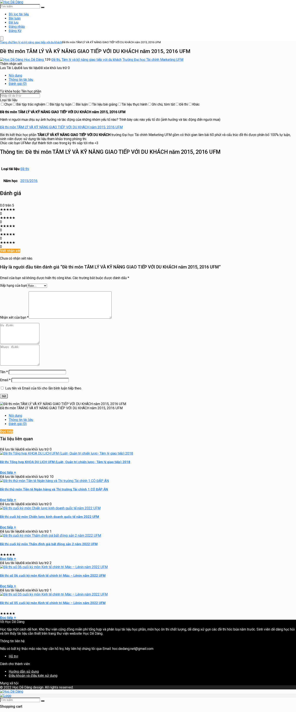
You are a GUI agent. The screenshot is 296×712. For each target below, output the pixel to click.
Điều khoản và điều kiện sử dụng (33, 676)
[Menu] (1, 38)
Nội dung (15, 75)
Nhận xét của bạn (14, 317)
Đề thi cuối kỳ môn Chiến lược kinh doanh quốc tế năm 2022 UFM (49, 517)
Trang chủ (6, 42)
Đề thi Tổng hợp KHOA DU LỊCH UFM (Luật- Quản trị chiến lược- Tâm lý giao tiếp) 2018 (65, 462)
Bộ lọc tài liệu (19, 14)
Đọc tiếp (6, 431)
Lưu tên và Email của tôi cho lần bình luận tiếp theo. (43, 388)
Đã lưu (13, 22)
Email (5, 380)
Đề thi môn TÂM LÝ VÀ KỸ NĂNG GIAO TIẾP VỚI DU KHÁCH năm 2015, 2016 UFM (61, 127)
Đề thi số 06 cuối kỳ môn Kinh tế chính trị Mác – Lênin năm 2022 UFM (53, 576)
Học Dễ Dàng (34, 60)
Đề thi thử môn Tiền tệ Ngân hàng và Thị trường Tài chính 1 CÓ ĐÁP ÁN (54, 489)
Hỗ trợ (13, 656)
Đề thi (55, 60)
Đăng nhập (17, 27)
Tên (4, 372)
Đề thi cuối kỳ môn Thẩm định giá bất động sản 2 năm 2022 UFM (49, 544)
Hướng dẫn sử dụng (24, 671)
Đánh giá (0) (18, 84)
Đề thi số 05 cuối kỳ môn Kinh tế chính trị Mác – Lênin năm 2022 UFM (53, 603)
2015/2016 (28, 181)
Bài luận (15, 18)
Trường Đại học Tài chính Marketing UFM (152, 60)
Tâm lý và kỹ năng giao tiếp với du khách (37, 42)
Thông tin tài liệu (21, 80)
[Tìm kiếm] (42, 7)
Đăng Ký (15, 31)
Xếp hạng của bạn (13, 285)
